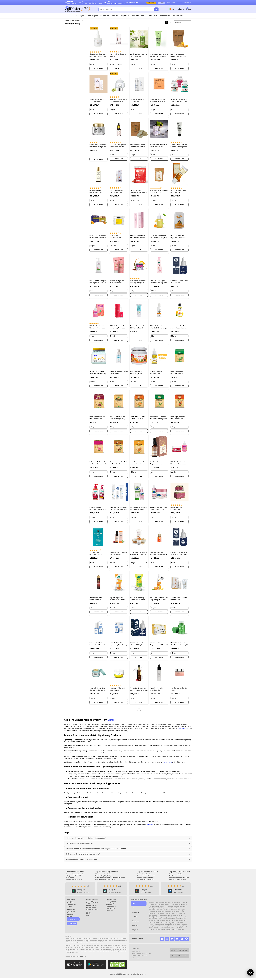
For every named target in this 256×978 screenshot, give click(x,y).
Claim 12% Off (148, 507)
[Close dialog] (166, 468)
